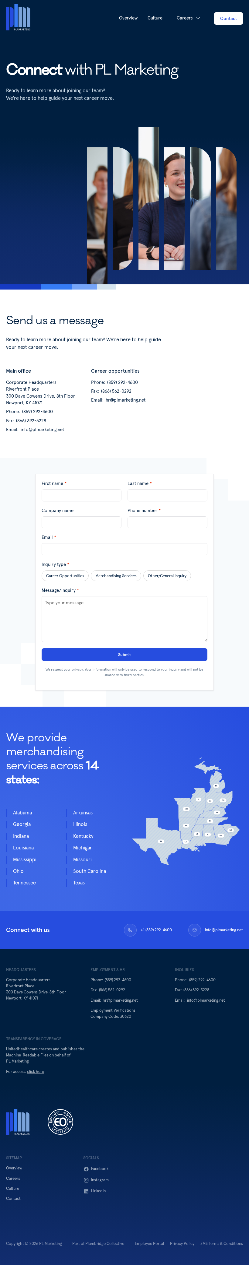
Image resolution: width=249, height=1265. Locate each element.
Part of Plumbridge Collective (98, 1244)
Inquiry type (55, 564)
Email (49, 537)
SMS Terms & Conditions (221, 1244)
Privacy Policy (182, 1244)
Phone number (144, 510)
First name (54, 483)
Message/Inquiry (60, 590)
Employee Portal (149, 1244)
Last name (140, 483)
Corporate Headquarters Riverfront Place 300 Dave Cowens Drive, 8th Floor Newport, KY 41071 (41, 393)
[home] (18, 18)
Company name (57, 510)
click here (35, 1072)
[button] (188, 18)
